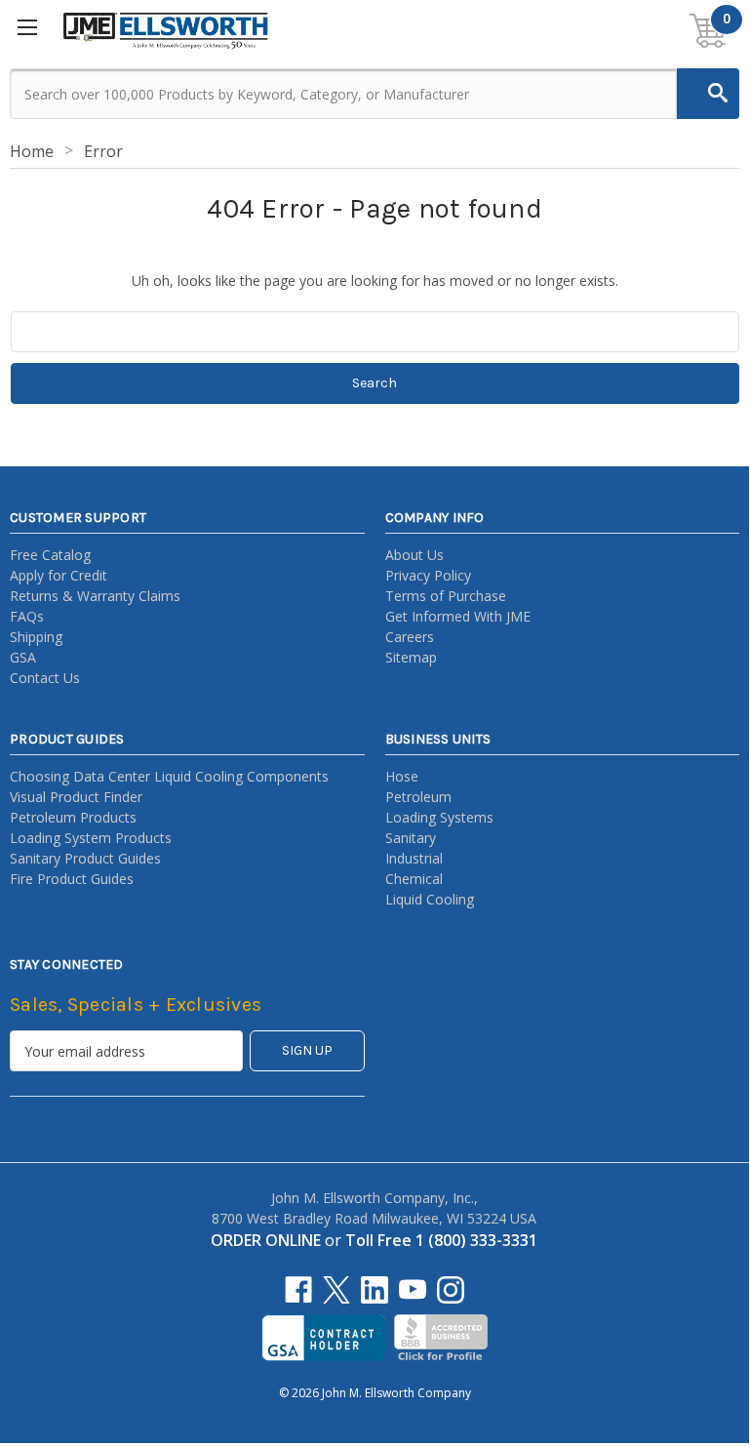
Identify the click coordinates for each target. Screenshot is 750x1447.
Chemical (414, 878)
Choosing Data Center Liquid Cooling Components (169, 776)
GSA (23, 657)
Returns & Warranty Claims (95, 595)
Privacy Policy (428, 575)
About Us (414, 554)
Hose (401, 776)
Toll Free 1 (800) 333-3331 (441, 1240)
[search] (708, 93)
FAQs (27, 616)
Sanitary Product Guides (85, 858)
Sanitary (410, 837)
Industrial (414, 858)
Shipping (36, 636)
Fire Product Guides (72, 878)
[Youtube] (412, 1290)
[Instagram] (450, 1290)
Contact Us (45, 677)
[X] (336, 1290)
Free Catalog (50, 554)
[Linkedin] (374, 1290)
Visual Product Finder (76, 796)
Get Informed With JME (458, 616)
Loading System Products (91, 837)
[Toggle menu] (28, 29)
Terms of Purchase (445, 595)
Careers (409, 636)
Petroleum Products (73, 817)
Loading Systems (439, 817)
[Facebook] (298, 1290)
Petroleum (418, 796)
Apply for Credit (58, 575)
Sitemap (411, 657)
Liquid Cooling (429, 899)
